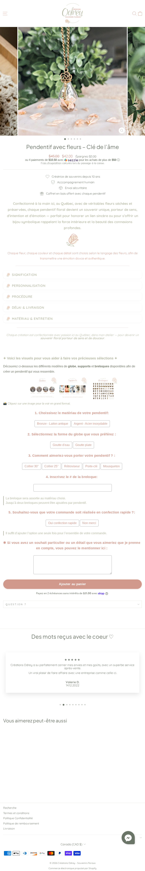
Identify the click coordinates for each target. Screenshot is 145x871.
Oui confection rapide (62, 523)
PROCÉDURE (22, 297)
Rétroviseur (72, 466)
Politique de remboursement (21, 823)
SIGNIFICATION (24, 275)
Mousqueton (111, 466)
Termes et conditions (16, 813)
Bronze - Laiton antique (52, 423)
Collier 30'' (32, 466)
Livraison (9, 828)
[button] (72, 160)
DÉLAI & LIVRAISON (28, 307)
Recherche (9, 808)
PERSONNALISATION (29, 286)
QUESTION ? (16, 604)
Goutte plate (83, 445)
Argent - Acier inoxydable (90, 423)
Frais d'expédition (51, 163)
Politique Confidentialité (18, 818)
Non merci (89, 523)
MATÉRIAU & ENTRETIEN (32, 319)
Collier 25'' (51, 466)
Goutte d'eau (61, 445)
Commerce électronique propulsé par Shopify (72, 868)
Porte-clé (91, 466)
